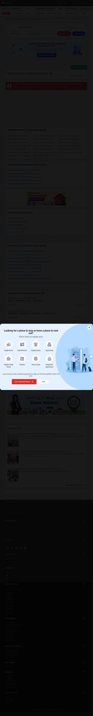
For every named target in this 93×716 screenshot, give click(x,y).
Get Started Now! (22, 381)
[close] (89, 327)
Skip (43, 381)
